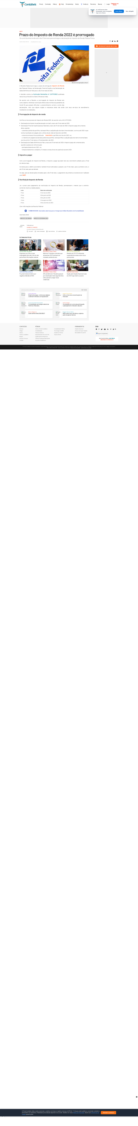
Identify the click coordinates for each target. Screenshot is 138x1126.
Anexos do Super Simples (81, 330)
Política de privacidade (75, 347)
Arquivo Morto (57, 334)
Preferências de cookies (86, 347)
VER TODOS (84, 289)
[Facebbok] (99, 329)
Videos (21, 332)
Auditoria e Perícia (58, 332)
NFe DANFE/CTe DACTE (80, 332)
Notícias (21, 329)
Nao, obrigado (130, 11)
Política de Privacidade (78, 1112)
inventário (49, 135)
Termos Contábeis (23, 334)
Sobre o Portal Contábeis (41, 329)
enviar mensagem (41, 231)
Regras (21, 336)
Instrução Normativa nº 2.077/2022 (45, 94)
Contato (21, 340)
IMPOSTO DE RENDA (25, 218)
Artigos (21, 330)
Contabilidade (38, 330)
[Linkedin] (108, 329)
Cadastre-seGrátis (115, 4)
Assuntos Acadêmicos (40, 340)
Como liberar (119, 11)
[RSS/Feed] (115, 329)
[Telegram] (111, 329)
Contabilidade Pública (59, 329)
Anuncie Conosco (23, 338)
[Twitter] (101, 329)
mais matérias (51, 231)
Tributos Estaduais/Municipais (42, 338)
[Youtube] (105, 329)
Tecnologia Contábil (59, 330)
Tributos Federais (39, 332)
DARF (24, 175)
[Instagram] (96, 329)
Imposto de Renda (58, 86)
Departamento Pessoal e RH (42, 334)
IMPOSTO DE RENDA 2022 (41, 218)
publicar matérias (62, 231)
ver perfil (31, 231)
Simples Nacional (79, 329)
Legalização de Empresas (41, 336)
